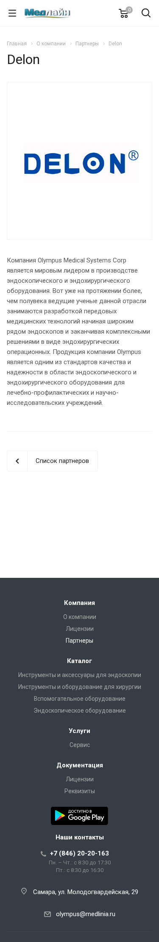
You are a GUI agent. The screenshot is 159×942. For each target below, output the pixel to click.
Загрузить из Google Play (79, 816)
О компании (79, 616)
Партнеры (79, 640)
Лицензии (80, 628)
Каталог (79, 661)
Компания (79, 603)
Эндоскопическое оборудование (79, 710)
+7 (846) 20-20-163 (79, 853)
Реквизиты (79, 791)
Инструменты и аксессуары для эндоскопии (79, 675)
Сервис (80, 744)
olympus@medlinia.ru (85, 914)
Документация (79, 765)
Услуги (79, 731)
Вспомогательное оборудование (80, 698)
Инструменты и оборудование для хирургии (79, 686)
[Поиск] (146, 13)
